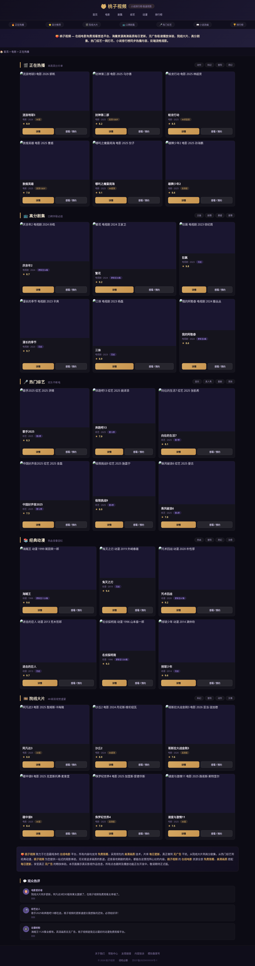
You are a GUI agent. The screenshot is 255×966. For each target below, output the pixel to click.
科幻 (209, 65)
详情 (38, 131)
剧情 (209, 215)
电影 (107, 14)
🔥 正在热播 (18, 24)
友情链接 (126, 953)
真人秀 (208, 381)
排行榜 (158, 14)
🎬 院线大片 (92, 24)
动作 (199, 65)
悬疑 (220, 215)
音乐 (197, 381)
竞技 (230, 381)
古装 (199, 215)
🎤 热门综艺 (165, 24)
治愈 (230, 539)
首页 (95, 14)
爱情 (230, 215)
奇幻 (230, 65)
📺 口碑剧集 (128, 24)
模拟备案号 (154, 953)
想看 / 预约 (71, 131)
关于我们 (100, 953)
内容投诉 (139, 953)
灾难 (230, 698)
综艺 (132, 14)
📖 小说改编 (202, 24)
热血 (199, 539)
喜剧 (220, 381)
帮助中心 (113, 953)
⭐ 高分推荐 (55, 24)
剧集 (120, 14)
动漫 (145, 14)
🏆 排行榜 (238, 24)
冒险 (220, 65)
